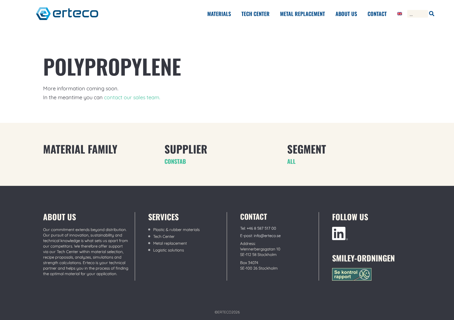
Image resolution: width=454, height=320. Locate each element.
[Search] (432, 14)
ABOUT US (346, 14)
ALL (291, 161)
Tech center (255, 14)
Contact (377, 14)
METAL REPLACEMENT (302, 14)
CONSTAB (175, 161)
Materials (219, 14)
